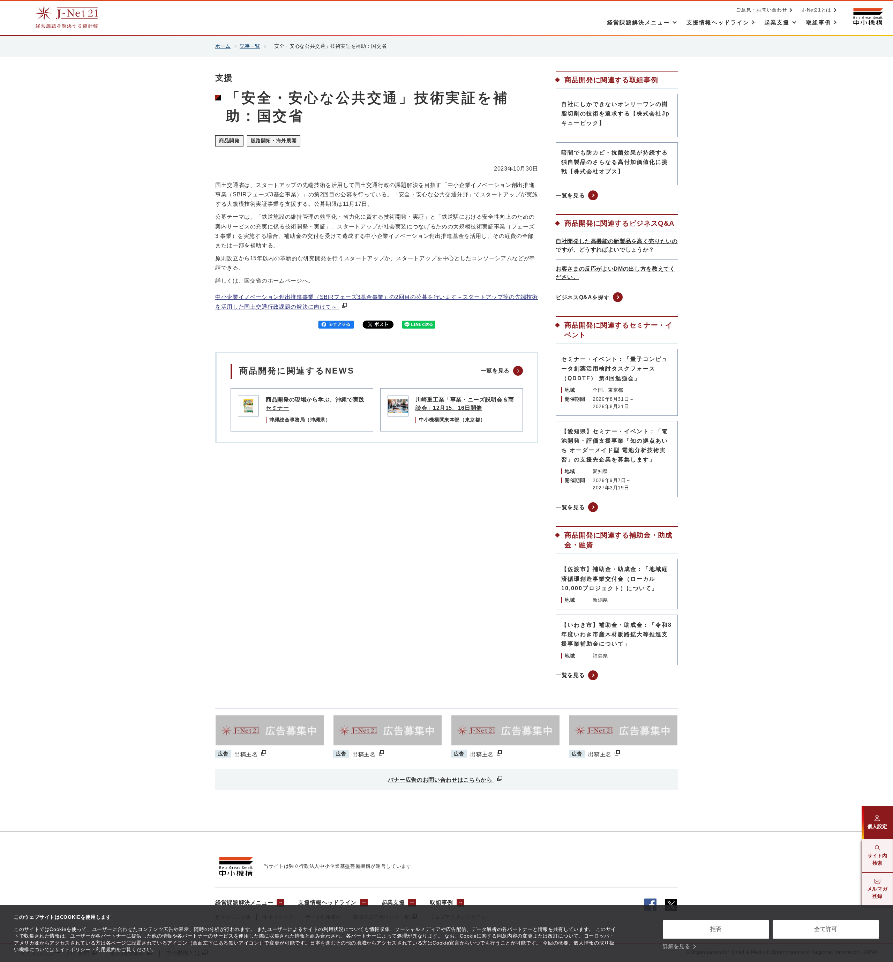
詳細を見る (676, 946)
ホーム (223, 46)
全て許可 (826, 929)
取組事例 (441, 902)
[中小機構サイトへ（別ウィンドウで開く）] (868, 17)
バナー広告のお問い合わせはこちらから (441, 780)
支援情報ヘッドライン (327, 902)
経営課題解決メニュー (244, 902)
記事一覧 (250, 46)
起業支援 (393, 902)
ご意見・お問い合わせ (761, 10)
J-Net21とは (816, 10)
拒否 (716, 929)
